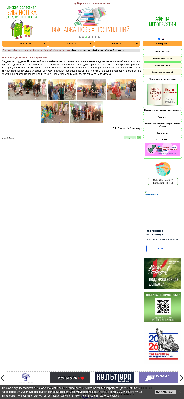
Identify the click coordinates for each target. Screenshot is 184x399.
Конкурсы (162, 117)
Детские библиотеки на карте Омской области (162, 125)
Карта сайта (162, 133)
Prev (3, 378)
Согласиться (165, 392)
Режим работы (162, 43)
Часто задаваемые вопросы (163, 79)
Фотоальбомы (162, 140)
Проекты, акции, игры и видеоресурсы (162, 110)
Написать (162, 248)
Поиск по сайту (162, 52)
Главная (7, 50)
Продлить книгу (162, 65)
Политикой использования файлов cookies (93, 395)
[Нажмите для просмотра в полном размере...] (27, 99)
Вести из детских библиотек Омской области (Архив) (42, 50)
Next (181, 378)
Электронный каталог (162, 59)
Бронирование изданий (162, 72)
